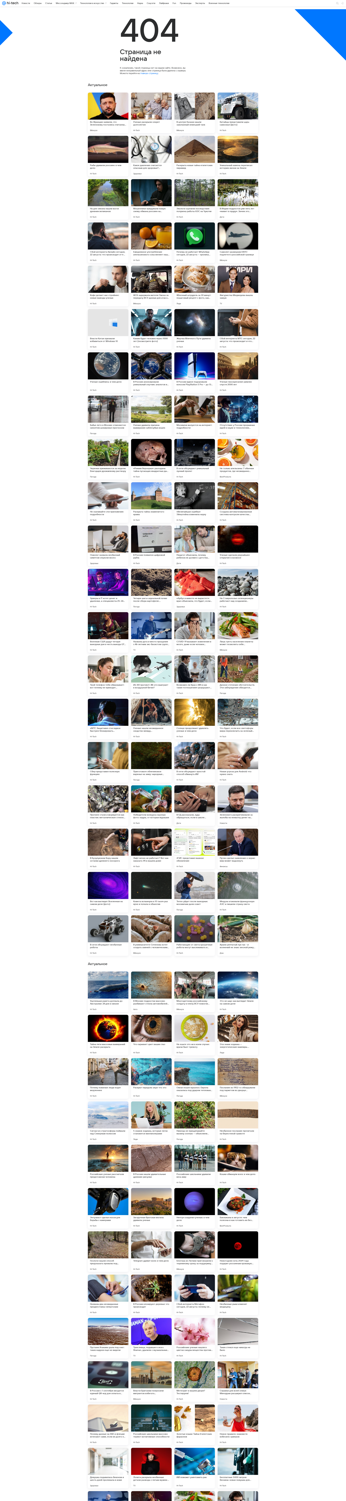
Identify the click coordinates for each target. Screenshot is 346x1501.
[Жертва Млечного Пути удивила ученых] (194, 329)
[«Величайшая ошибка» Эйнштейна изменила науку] (194, 502)
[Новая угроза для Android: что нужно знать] (238, 762)
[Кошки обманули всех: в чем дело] (238, 1425)
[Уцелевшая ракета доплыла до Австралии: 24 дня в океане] (108, 1251)
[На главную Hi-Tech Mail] (12, 3)
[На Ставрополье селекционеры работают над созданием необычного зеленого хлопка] (238, 589)
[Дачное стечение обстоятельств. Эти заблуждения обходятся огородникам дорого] (238, 675)
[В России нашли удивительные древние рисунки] (151, 1425)
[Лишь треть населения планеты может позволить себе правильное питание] (238, 632)
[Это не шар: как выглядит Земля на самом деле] (238, 1251)
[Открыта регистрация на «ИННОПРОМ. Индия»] (238, 1108)
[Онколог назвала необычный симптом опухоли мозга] (108, 546)
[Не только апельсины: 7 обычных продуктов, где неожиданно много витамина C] (238, 459)
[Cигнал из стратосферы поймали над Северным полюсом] (108, 1381)
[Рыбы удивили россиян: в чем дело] (108, 156)
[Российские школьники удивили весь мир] (194, 1425)
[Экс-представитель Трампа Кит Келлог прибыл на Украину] (194, 1108)
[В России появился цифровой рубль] (151, 546)
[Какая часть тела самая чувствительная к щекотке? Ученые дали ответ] (108, 979)
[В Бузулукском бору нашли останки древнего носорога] (108, 849)
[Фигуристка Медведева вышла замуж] (238, 286)
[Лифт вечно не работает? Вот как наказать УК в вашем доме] (151, 849)
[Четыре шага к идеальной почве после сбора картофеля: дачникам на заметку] (151, 589)
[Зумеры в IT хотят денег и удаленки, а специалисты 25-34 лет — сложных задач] (108, 589)
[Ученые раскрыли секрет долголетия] (151, 113)
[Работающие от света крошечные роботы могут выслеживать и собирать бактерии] (194, 935)
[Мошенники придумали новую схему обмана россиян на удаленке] (151, 199)
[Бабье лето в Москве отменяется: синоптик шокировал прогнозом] (108, 416)
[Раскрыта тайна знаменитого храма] (151, 502)
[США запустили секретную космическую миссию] (238, 1065)
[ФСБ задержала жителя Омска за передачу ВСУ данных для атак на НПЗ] (151, 286)
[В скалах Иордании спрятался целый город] (151, 1108)
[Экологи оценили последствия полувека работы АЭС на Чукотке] (194, 199)
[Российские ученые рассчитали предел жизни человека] (108, 1425)
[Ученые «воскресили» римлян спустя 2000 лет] (238, 372)
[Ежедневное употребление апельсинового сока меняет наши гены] (151, 242)
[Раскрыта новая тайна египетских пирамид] (194, 156)
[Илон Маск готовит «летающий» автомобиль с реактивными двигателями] (151, 1065)
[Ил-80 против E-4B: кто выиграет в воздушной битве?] (151, 675)
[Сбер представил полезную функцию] (108, 762)
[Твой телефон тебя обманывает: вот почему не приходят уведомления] (108, 675)
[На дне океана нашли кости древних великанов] (108, 199)
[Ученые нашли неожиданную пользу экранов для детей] (151, 1022)
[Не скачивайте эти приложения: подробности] (108, 502)
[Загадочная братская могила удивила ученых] (151, 1468)
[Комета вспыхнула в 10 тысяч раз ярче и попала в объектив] (151, 892)
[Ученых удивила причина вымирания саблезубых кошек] (151, 416)
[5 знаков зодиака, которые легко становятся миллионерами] (151, 1381)
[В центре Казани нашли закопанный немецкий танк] (194, 113)
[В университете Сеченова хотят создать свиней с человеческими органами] (151, 935)
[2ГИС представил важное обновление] (194, 849)
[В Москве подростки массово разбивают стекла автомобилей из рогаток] (151, 1251)
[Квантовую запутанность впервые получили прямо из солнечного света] (108, 1152)
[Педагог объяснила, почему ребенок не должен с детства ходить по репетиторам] (194, 546)
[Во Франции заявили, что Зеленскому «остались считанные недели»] (108, 113)
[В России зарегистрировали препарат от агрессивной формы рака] (108, 1195)
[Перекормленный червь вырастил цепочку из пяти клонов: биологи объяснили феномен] (238, 1195)
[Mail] (4, 3)
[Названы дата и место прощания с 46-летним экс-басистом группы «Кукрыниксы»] (151, 632)
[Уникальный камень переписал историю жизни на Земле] (238, 156)
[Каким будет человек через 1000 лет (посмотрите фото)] (151, 329)
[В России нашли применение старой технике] (108, 1022)
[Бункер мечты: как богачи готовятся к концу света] (238, 1152)
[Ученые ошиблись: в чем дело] (108, 372)
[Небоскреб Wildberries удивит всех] (151, 979)
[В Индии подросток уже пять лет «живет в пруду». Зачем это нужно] (238, 199)
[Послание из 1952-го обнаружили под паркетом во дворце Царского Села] (238, 1338)
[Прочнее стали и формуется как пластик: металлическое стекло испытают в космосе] (108, 805)
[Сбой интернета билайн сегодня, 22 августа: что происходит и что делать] (108, 242)
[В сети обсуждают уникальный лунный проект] (194, 459)
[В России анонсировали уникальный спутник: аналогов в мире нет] (151, 372)
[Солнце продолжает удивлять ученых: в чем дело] (194, 719)
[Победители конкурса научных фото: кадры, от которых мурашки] (151, 805)
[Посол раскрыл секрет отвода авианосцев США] (194, 1022)
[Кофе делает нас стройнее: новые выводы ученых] (108, 286)
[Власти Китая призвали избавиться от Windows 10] (108, 329)
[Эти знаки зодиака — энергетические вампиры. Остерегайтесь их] (238, 1295)
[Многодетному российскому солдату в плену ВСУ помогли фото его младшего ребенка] (194, 1251)
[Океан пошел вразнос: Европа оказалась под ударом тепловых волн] (194, 1338)
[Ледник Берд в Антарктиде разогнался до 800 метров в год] (151, 1152)
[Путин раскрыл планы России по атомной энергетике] (238, 1022)
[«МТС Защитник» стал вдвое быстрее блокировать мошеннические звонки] (108, 719)
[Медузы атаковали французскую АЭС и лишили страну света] (238, 892)
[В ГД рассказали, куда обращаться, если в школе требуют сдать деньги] (194, 805)
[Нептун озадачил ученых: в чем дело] (194, 1468)
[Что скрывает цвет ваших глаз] (151, 1295)
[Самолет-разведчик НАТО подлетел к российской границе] (238, 242)
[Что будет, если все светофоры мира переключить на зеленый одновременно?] (238, 719)
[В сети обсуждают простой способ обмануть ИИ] (194, 762)
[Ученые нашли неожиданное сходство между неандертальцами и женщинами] (151, 719)
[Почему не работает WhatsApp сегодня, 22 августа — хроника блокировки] (194, 242)
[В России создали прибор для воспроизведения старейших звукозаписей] (194, 1195)
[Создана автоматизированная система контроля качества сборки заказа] (238, 502)
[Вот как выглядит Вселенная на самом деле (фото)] (108, 892)
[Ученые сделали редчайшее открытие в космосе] (238, 546)
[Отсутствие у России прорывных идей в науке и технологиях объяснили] (238, 416)
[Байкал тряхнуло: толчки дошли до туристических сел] (194, 1152)
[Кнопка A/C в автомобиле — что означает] (194, 979)
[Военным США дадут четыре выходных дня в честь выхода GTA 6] (108, 632)
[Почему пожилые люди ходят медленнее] (108, 1338)
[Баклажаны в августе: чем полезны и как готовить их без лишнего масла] (238, 1468)
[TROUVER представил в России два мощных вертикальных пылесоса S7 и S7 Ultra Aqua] (194, 1065)
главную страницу (149, 73)
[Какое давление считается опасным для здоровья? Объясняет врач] (151, 156)
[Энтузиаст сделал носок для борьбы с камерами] (108, 1468)
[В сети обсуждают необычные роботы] (108, 935)
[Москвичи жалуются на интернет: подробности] (194, 416)
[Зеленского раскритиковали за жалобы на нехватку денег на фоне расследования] (238, 805)
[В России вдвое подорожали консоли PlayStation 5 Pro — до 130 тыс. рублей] (194, 372)
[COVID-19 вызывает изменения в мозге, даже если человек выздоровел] (194, 632)
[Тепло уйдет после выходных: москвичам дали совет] (194, 892)
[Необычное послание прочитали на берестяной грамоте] (238, 1381)
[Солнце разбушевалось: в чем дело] (108, 1108)
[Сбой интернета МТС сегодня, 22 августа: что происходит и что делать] (238, 329)
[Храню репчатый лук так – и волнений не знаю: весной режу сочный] (238, 935)
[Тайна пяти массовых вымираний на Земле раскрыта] (108, 1295)
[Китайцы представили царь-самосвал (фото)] (238, 113)
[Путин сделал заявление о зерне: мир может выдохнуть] (238, 849)
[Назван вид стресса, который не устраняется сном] (238, 979)
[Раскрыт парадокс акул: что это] (151, 1338)
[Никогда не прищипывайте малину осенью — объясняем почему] (194, 1381)
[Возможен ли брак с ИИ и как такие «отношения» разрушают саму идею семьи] (194, 675)
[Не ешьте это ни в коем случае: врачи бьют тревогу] (194, 1295)
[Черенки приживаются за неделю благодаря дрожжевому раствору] (108, 459)
